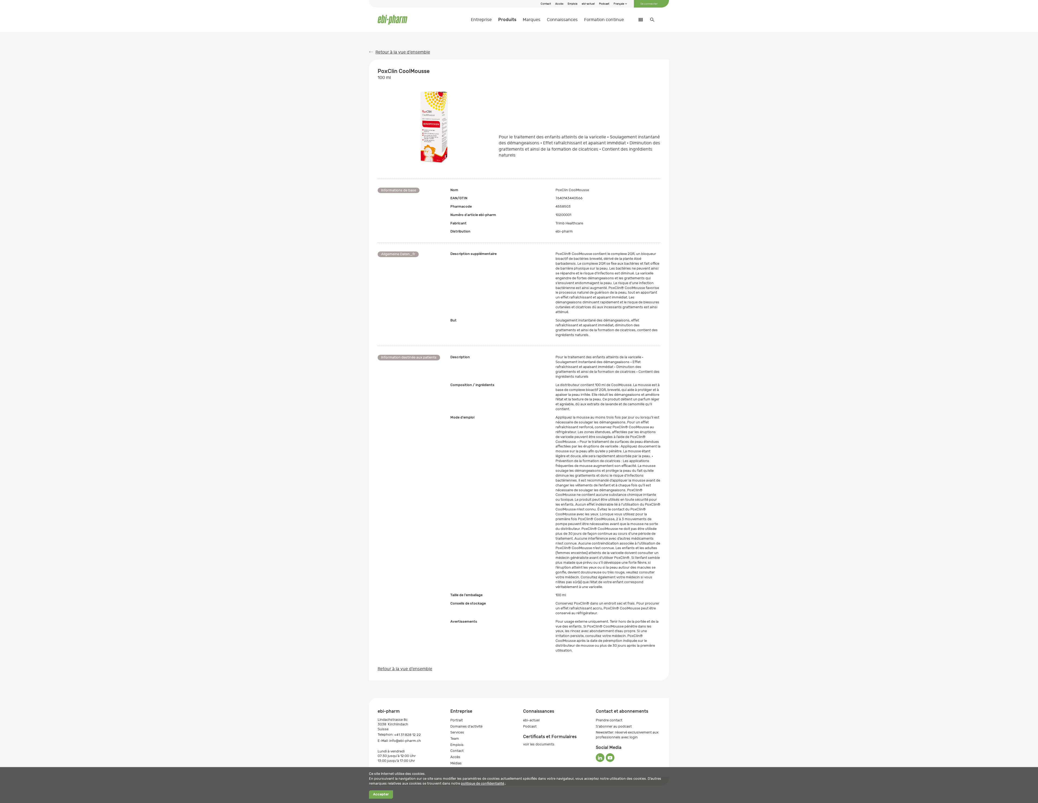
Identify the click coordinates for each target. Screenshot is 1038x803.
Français (619, 3)
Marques (531, 19)
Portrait (456, 720)
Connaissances (562, 19)
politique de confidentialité (482, 783)
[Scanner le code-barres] (638, 19)
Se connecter (649, 3)
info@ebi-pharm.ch (405, 741)
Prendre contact (609, 720)
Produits (507, 19)
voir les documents (538, 744)
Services (457, 732)
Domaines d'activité (466, 726)
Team (454, 738)
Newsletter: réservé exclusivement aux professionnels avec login (627, 734)
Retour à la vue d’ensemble (402, 52)
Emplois (572, 3)
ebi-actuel (588, 3)
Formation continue (604, 19)
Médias (456, 763)
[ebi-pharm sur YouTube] (610, 757)
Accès (559, 3)
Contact (546, 3)
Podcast (604, 3)
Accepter (381, 794)
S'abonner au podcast (614, 726)
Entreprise (481, 19)
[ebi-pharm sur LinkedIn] (600, 757)
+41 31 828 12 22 (407, 735)
